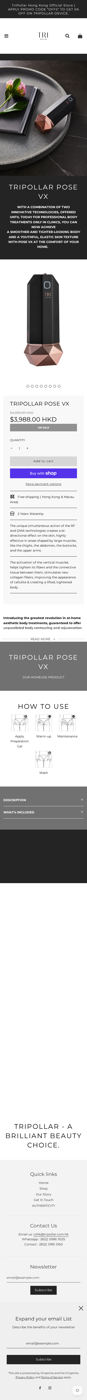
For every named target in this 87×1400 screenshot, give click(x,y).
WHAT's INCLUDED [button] (18, 812)
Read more (41, 639)
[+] (27, 448)
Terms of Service (52, 1377)
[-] (11, 448)
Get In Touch (43, 1200)
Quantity (17, 440)
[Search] (67, 36)
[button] (28, 386)
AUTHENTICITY (43, 1206)
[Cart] (80, 36)
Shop (43, 1189)
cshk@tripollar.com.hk (50, 1234)
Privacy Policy (25, 1377)
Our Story (43, 1194)
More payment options (43, 484)
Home (43, 1183)
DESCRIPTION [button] (14, 800)
